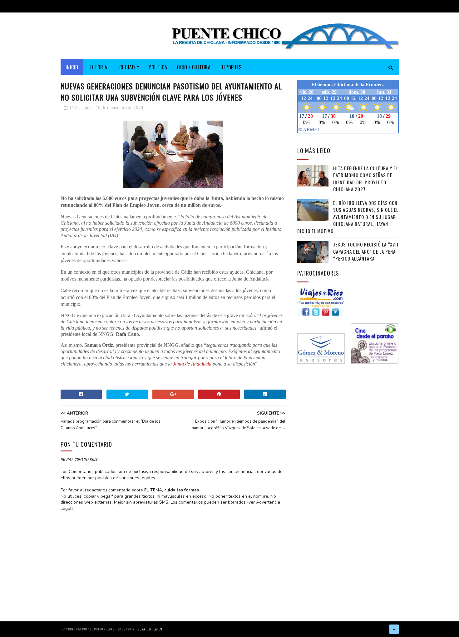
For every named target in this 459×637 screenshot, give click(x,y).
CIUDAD (127, 67)
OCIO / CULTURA (193, 67)
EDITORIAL (99, 67)
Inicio (72, 67)
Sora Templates (150, 629)
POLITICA (158, 67)
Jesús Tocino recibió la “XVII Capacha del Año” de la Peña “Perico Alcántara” (365, 251)
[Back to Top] (394, 629)
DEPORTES (230, 67)
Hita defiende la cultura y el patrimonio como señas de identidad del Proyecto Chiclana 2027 (365, 179)
